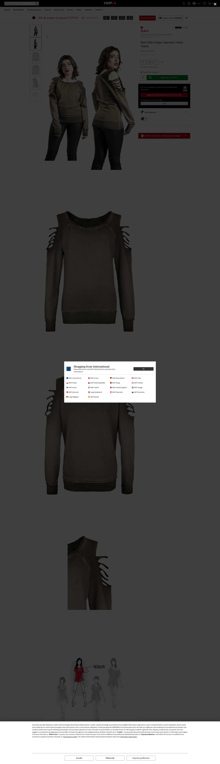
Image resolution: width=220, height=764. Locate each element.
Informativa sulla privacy (128, 737)
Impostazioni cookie (70, 737)
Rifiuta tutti (110, 758)
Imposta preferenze (141, 758)
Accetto (79, 758)
